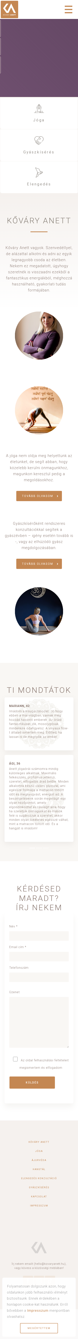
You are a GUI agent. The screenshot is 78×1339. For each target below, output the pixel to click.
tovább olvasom (37, 496)
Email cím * (17, 947)
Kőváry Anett (39, 1142)
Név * (13, 926)
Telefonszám (19, 967)
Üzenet (14, 992)
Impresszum (39, 1205)
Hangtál (39, 1169)
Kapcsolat (39, 1196)
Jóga (39, 120)
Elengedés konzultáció (39, 1178)
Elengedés (39, 184)
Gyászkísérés (39, 152)
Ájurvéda (39, 1160)
